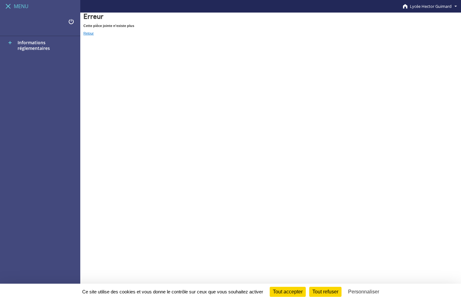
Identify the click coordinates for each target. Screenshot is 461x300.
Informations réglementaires (34, 45)
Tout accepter (288, 291)
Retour (88, 33)
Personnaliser (363, 291)
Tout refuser (325, 291)
